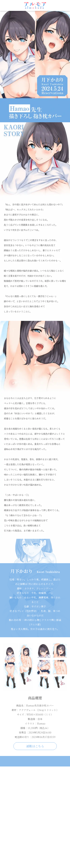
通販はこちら (35, 746)
